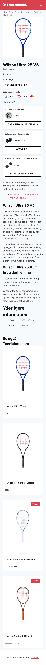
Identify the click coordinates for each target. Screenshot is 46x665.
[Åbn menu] (41, 5)
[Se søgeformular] (35, 5)
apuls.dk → (23, 149)
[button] (40, 20)
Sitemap (35, 657)
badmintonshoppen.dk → (23, 124)
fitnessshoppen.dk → (23, 173)
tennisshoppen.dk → (17, 85)
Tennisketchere (8, 69)
